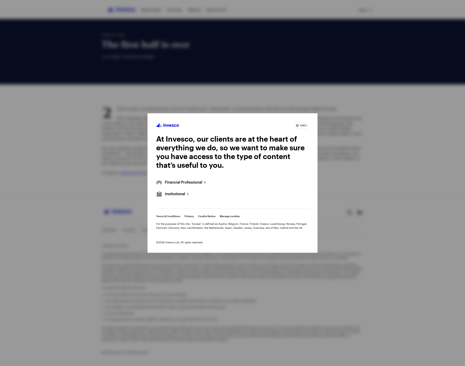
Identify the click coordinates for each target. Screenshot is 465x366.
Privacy (189, 216)
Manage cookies (230, 216)
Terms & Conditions (168, 216)
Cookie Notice (206, 216)
